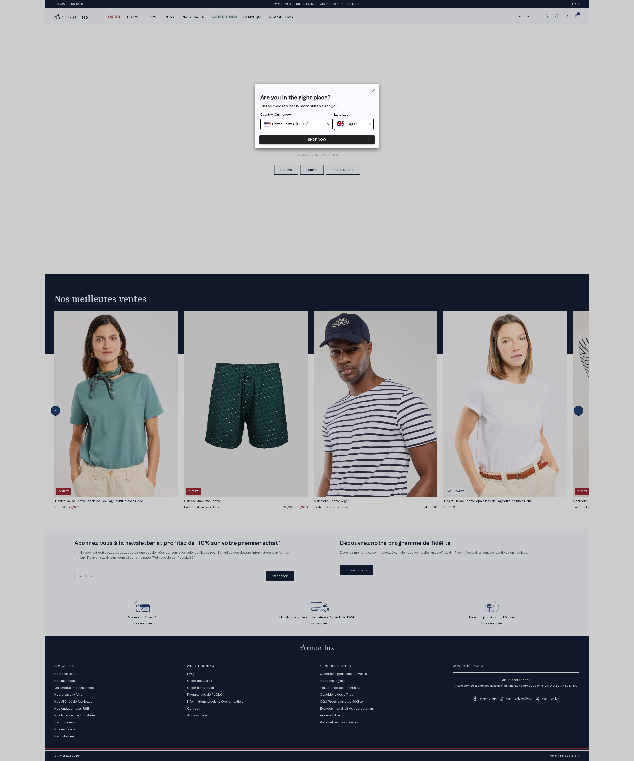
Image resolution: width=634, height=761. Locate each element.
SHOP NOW (317, 140)
